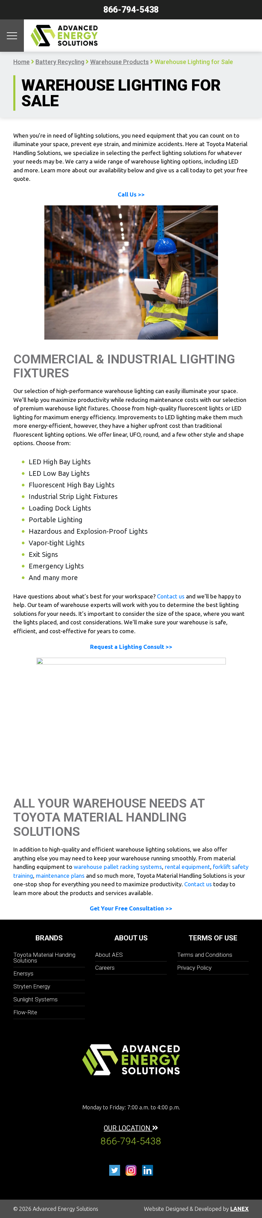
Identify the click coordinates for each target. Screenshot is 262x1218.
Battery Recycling (59, 61)
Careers (105, 967)
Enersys (23, 973)
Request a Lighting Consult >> (131, 646)
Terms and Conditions (204, 954)
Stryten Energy (31, 986)
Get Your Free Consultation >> (131, 908)
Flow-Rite (25, 1012)
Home (21, 61)
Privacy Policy (194, 967)
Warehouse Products (119, 61)
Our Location (128, 1128)
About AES (109, 954)
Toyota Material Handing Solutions (44, 957)
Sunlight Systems (35, 999)
